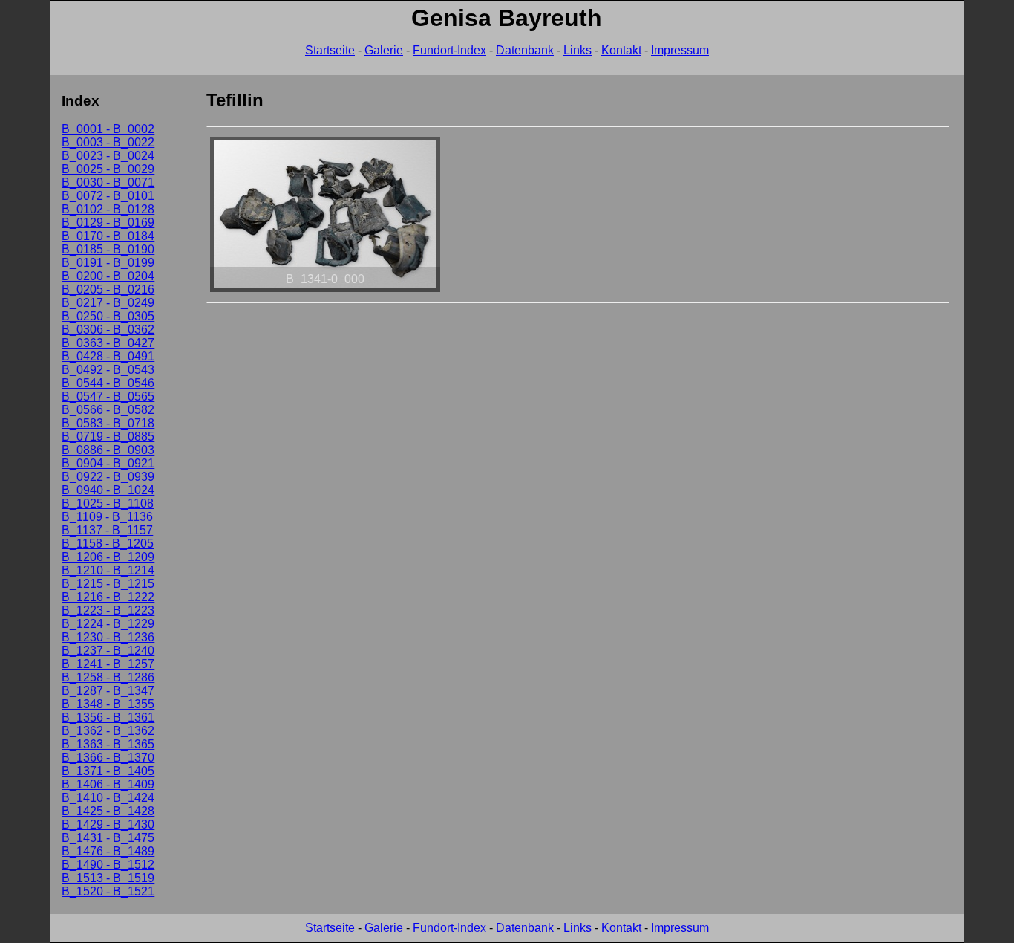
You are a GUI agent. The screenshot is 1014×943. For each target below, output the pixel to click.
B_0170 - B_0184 (108, 236)
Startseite (330, 50)
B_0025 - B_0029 (108, 169)
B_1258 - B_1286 (108, 677)
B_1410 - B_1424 (108, 797)
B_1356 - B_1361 (108, 717)
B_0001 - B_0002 (108, 129)
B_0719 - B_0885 (108, 436)
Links (577, 50)
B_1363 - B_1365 (108, 744)
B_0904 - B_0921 (108, 463)
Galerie (383, 50)
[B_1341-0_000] (325, 291)
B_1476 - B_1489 (108, 851)
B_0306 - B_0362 (108, 329)
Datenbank (525, 50)
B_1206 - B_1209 (108, 557)
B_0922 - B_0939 (108, 476)
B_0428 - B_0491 (108, 356)
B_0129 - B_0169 (108, 222)
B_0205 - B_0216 (108, 289)
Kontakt (621, 50)
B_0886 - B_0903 (108, 450)
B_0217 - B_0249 (108, 302)
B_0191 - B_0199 (108, 262)
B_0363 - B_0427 (108, 343)
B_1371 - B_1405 (108, 771)
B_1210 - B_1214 (108, 570)
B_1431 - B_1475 (108, 838)
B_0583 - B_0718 (108, 423)
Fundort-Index (449, 50)
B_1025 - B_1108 (108, 503)
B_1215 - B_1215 (108, 583)
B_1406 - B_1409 (108, 784)
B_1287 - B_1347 (108, 690)
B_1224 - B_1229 (108, 624)
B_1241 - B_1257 (108, 664)
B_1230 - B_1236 (108, 637)
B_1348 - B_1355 (108, 704)
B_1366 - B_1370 (108, 757)
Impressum (680, 50)
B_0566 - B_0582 (108, 410)
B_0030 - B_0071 (108, 182)
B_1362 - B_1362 (108, 731)
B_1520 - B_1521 (108, 891)
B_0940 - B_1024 (108, 490)
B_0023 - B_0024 (108, 155)
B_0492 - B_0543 (108, 369)
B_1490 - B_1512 (108, 864)
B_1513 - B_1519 (108, 878)
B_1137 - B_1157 (107, 530)
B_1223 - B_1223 (108, 610)
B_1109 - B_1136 (107, 517)
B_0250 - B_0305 (108, 316)
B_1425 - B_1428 (108, 811)
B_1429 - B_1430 (108, 824)
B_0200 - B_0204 (108, 276)
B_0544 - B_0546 (108, 383)
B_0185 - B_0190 (108, 249)
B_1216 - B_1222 (108, 597)
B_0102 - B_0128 (108, 209)
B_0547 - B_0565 (108, 396)
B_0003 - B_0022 (108, 142)
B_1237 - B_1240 (108, 650)
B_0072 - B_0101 (108, 195)
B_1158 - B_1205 (108, 543)
